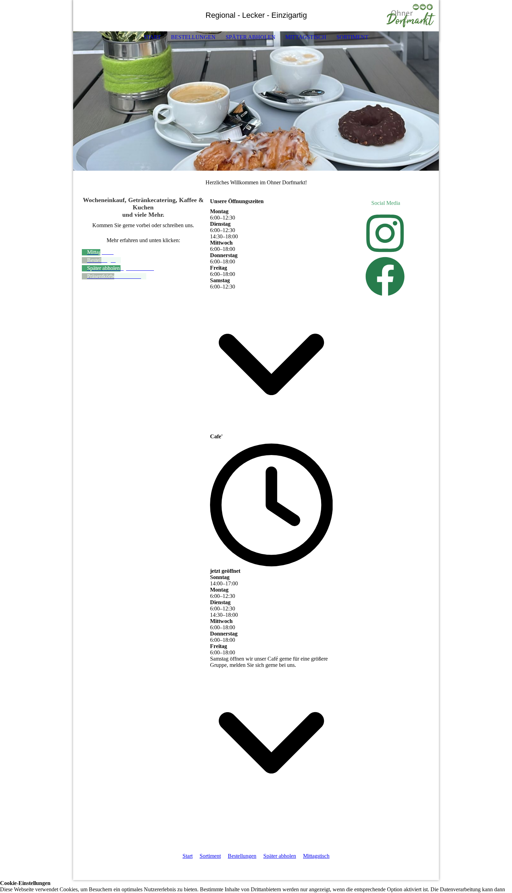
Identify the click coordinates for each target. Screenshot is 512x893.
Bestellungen (193, 37)
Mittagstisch (305, 37)
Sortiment (352, 37)
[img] (413, 15)
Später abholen (251, 37)
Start (152, 37)
